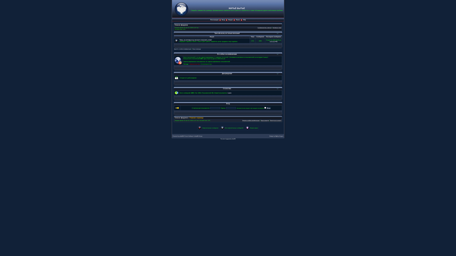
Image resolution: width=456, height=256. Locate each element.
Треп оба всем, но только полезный (227, 33)
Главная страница (196, 118)
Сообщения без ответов (264, 27)
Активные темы (277, 27)
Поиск (238, 20)
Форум (230, 20)
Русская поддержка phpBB (228, 138)
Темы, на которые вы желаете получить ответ (195, 40)
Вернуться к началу (275, 120)
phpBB (181, 136)
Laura (229, 93)
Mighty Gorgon (279, 136)
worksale (272, 41)
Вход (223, 20)
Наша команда (196, 49)
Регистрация (214, 20)
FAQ (244, 20)
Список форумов (181, 25)
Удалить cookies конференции (182, 49)
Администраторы (195, 64)
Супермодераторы (206, 64)
